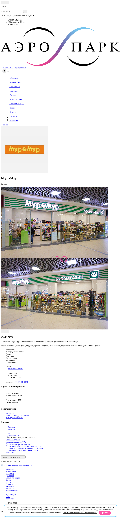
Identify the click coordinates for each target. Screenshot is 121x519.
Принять (105, 513)
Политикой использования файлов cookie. (80, 513)
